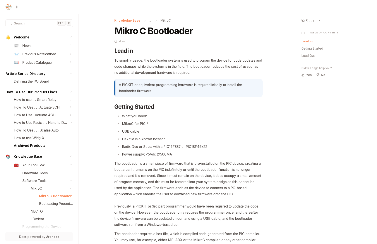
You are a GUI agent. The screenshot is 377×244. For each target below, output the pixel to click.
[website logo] (8, 7)
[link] (39, 37)
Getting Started (312, 48)
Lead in (307, 41)
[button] (71, 37)
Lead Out (308, 55)
